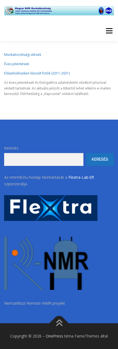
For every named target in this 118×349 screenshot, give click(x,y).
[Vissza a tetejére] (59, 323)
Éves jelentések (16, 64)
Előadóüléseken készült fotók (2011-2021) (37, 73)
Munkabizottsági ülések (22, 54)
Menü (108, 30)
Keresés (11, 148)
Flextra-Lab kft (80, 177)
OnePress (54, 336)
